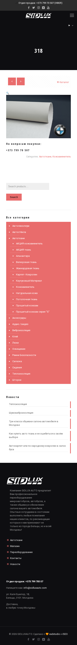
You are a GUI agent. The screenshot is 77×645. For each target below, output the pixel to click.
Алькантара (23, 256)
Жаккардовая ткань (27, 268)
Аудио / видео (20, 324)
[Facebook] (29, 7)
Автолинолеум (20, 225)
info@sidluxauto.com (35, 587)
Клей (15, 336)
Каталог (64, 82)
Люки (15, 342)
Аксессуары (19, 317)
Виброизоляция (21, 330)
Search (14, 197)
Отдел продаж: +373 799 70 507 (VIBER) (40, 3)
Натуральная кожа (27, 293)
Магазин (15, 546)
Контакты (15, 558)
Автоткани (45, 156)
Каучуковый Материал (29, 280)
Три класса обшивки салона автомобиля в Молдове (33, 423)
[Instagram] (39, 7)
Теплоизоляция (21, 373)
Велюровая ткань (26, 262)
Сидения (17, 367)
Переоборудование (21, 552)
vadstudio (54, 634)
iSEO (64, 634)
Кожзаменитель (62, 156)
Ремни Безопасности (24, 355)
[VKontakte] (43, 7)
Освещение (18, 348)
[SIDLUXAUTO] (38, 15)
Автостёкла (19, 232)
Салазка (17, 361)
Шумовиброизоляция (21, 412)
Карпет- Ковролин (26, 274)
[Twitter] (34, 7)
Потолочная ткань (26, 299)
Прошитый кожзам (27, 305)
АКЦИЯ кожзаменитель (29, 243)
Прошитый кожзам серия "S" (33, 311)
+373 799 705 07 (34, 581)
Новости (15, 564)
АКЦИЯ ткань (23, 249)
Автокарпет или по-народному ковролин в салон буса (37, 447)
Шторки (16, 379)
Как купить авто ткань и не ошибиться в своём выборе (36, 435)
